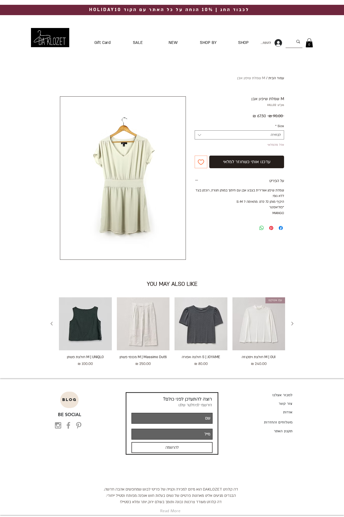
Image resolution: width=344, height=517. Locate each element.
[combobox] (239, 134)
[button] (309, 42)
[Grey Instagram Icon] (58, 425)
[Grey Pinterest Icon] (78, 425)
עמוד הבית (276, 78)
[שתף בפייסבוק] (281, 228)
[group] (172, 335)
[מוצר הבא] (52, 324)
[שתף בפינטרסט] (271, 228)
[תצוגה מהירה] (201, 323)
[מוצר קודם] (292, 324)
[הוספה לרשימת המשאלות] (201, 162)
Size (279, 126)
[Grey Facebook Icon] (68, 425)
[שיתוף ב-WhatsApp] (262, 228)
